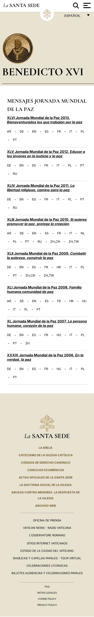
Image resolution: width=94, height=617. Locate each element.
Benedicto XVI (43, 71)
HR (59, 267)
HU (84, 301)
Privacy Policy (47, 604)
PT (15, 140)
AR (9, 131)
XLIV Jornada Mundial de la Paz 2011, (41, 187)
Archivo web (45, 505)
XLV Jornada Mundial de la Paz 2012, (46, 153)
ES (47, 131)
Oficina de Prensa (47, 520)
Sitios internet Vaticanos (47, 543)
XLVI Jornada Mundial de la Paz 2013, (44, 120)
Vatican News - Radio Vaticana (47, 527)
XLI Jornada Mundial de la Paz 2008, (44, 289)
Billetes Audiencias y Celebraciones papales (47, 573)
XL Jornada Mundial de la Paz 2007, (47, 323)
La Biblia (45, 447)
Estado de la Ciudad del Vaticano (47, 550)
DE (22, 131)
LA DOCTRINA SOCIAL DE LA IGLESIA (45, 485)
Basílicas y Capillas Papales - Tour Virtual (47, 558)
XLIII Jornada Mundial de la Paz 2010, (47, 221)
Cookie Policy (47, 598)
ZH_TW (74, 241)
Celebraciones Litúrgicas (47, 565)
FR (59, 131)
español (74, 16)
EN (34, 131)
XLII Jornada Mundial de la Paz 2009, (46, 255)
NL (83, 233)
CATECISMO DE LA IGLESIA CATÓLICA (46, 455)
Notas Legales (47, 592)
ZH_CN (55, 241)
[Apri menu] (86, 5)
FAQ (47, 586)
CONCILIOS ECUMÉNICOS (45, 470)
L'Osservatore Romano (47, 535)
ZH (27, 343)
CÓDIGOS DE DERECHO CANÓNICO (45, 462)
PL (82, 131)
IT (70, 131)
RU (15, 174)
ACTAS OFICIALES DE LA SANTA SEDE (46, 477)
